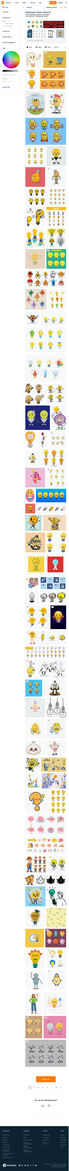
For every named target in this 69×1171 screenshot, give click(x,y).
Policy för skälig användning (58, 1166)
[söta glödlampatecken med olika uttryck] (56, 259)
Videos (24, 3)
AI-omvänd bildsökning (6, 1150)
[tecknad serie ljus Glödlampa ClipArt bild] (32, 597)
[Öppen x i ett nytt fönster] (33, 1165)
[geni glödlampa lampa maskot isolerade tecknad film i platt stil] (30, 509)
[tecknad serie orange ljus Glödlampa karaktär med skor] (56, 177)
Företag (5, 1142)
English (63, 1135)
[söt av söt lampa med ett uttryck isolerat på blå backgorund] (33, 688)
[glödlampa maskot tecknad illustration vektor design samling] (56, 394)
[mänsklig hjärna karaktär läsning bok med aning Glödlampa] (32, 583)
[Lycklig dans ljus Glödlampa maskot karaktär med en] (32, 765)
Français (63, 1145)
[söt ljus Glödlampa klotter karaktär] (56, 103)
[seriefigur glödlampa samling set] (45, 131)
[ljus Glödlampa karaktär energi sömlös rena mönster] (56, 917)
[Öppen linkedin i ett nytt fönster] (25, 1165)
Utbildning (6, 1145)
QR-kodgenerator (7, 1157)
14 (56, 1087)
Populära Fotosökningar (27, 1146)
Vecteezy (5, 1137)
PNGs (39, 47)
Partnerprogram (28, 1140)
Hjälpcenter (46, 1135)
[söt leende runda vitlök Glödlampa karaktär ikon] (33, 748)
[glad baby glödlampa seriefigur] (56, 980)
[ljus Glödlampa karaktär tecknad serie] (52, 79)
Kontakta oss (46, 1137)
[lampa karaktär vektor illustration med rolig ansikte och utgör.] (37, 417)
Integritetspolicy (62, 1165)
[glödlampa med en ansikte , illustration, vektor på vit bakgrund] (30, 439)
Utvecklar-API (6, 1147)
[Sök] (61, 7)
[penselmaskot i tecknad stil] (35, 238)
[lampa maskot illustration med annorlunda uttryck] (56, 238)
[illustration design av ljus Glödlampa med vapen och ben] (54, 523)
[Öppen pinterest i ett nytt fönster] (27, 1165)
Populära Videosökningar (27, 1150)
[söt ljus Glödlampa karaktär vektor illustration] (35, 156)
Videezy (5, 1140)
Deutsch (63, 1142)
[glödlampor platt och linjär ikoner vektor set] (56, 217)
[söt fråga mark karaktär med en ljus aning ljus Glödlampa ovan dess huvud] (37, 801)
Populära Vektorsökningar (28, 1143)
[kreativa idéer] (55, 938)
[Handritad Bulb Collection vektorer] (53, 457)
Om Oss (45, 1140)
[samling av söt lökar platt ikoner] (57, 197)
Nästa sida (45, 1079)
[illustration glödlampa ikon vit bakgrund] (53, 318)
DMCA (25, 1137)
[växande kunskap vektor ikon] (45, 564)
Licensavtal (26, 1135)
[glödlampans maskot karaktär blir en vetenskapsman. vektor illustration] (56, 729)
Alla (6, 21)
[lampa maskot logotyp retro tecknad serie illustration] (35, 542)
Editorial (32, 3)
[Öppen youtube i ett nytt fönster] (36, 1165)
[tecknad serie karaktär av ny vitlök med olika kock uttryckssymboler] (58, 439)
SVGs (30, 47)
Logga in (60, 2)
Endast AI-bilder (9, 23)
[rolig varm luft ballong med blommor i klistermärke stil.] (30, 495)
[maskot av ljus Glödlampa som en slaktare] (32, 457)
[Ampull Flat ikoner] (45, 368)
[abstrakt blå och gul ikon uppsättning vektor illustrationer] (53, 637)
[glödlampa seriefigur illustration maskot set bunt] (56, 477)
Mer (40, 3)
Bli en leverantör (46, 1143)
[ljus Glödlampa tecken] (54, 59)
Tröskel (5, 79)
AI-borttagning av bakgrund (8, 1154)
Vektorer (8, 3)
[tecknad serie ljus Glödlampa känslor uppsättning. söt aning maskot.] (57, 299)
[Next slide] (63, 47)
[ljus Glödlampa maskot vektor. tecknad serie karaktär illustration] (35, 259)
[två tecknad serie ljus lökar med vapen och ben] (57, 864)
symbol (57, 47)
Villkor (55, 1165)
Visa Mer (60, 34)
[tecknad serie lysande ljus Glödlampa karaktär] (35, 217)
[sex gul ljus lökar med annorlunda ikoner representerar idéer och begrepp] (36, 197)
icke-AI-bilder (8, 26)
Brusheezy (6, 1135)
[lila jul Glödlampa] (58, 417)
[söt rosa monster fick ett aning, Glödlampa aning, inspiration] (35, 477)
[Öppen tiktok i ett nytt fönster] (30, 1165)
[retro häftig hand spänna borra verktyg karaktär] (42, 439)
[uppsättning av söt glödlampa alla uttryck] (33, 1027)
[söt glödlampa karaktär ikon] (58, 617)
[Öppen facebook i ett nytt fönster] (19, 1165)
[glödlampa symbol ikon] (56, 958)
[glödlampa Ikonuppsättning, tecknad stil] (45, 339)
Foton (16, 3)
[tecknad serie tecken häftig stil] (53, 765)
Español (63, 1137)
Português (63, 1140)
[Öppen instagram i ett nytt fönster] (22, 1165)
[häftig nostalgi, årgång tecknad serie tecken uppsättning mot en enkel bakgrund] (45, 278)
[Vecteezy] (2, 2)
